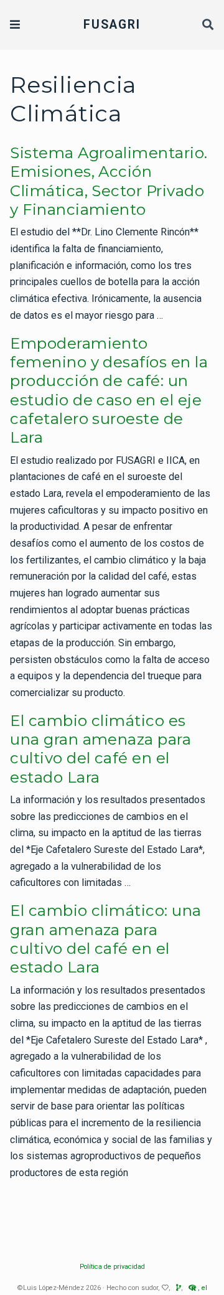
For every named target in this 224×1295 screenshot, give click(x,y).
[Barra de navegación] (15, 24)
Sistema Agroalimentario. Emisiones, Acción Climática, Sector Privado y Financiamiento (109, 181)
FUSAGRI (112, 24)
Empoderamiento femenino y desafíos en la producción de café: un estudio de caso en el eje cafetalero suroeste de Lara (109, 390)
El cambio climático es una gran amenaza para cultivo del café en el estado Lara (100, 749)
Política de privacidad (112, 1267)
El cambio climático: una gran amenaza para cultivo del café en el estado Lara (106, 939)
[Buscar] (208, 25)
